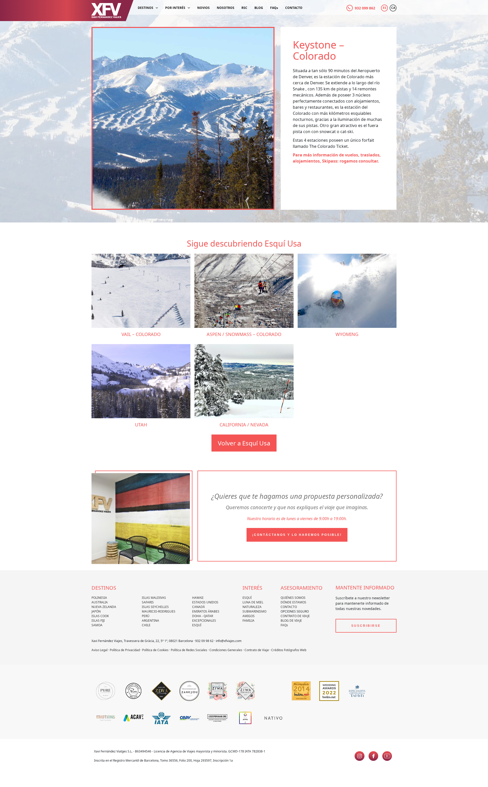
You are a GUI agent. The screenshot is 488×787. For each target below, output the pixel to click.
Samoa (97, 625)
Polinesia (99, 598)
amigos (248, 616)
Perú (145, 616)
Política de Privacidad (125, 650)
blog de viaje (291, 620)
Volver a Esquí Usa (244, 443)
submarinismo (254, 611)
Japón (96, 611)
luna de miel (252, 602)
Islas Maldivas (154, 598)
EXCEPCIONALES (204, 620)
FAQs (284, 625)
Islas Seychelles (155, 607)
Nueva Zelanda (104, 607)
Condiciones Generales (225, 650)
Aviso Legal (100, 650)
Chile (146, 625)
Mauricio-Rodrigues (158, 611)
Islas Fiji (98, 620)
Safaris (148, 602)
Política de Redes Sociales (189, 650)
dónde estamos (293, 602)
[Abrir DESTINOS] (157, 8)
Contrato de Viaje (295, 616)
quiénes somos (293, 598)
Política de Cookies (155, 650)
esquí (247, 598)
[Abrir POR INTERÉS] (189, 8)
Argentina (150, 620)
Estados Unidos (205, 602)
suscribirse (366, 626)
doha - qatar (202, 616)
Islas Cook (100, 616)
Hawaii (197, 598)
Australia (100, 602)
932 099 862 (365, 8)
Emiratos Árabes (205, 611)
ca (393, 8)
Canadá (198, 607)
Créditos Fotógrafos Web (288, 650)
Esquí (196, 625)
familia (248, 620)
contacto (289, 607)
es (384, 8)
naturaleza (252, 607)
